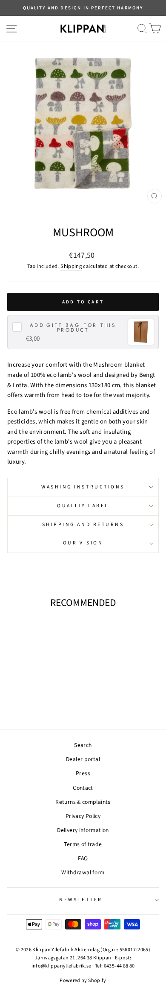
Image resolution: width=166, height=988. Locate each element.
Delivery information (83, 830)
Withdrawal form (83, 872)
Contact (83, 788)
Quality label (83, 505)
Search (83, 745)
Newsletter (80, 899)
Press (83, 773)
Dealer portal (83, 759)
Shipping (71, 266)
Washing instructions (83, 487)
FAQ (83, 858)
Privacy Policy (83, 816)
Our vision (83, 543)
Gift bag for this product (73, 328)
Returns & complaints (82, 802)
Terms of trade (83, 844)
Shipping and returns (83, 524)
